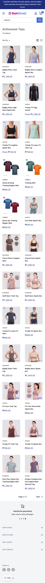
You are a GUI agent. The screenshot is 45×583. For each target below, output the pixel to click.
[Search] (40, 20)
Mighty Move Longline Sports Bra (33, 71)
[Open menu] (3, 13)
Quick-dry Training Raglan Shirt (9, 222)
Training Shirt (30, 183)
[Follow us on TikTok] (13, 569)
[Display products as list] (41, 40)
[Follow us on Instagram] (8, 569)
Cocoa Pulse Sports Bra (32, 259)
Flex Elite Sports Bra (33, 221)
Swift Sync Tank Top (10, 296)
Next (38, 497)
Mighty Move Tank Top (9, 71)
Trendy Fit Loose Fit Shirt (10, 332)
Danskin (5, 67)
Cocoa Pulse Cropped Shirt (10, 259)
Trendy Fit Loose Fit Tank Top (33, 146)
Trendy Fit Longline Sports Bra (10, 146)
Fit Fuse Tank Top (9, 406)
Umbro (5, 180)
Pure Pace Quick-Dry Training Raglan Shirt (10, 480)
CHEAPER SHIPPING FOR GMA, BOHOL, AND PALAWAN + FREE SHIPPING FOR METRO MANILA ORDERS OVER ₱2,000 (22, 4)
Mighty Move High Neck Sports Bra (9, 109)
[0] (40, 13)
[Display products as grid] (37, 40)
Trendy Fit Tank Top (10, 444)
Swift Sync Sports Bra (33, 296)
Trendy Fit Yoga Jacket (31, 109)
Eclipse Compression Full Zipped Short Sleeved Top (33, 481)
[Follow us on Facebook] (4, 569)
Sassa (27, 104)
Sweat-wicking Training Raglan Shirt (10, 184)
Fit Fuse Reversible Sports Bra (32, 407)
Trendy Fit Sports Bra (33, 331)
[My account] (36, 13)
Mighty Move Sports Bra (33, 370)
